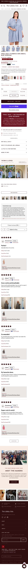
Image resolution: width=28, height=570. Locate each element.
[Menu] (1, 5)
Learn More (14, 482)
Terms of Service (13, 562)
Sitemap (19, 562)
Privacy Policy (5, 562)
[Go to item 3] (11, 198)
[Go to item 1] (3, 198)
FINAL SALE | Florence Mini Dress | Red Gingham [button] (10, 433)
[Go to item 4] (15, 198)
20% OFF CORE (7, 9)
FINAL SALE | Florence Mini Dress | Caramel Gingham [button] (11, 267)
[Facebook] (7, 517)
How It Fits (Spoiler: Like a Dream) (10, 145)
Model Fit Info (5, 152)
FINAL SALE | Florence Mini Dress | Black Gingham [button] (11, 319)
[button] (3, 261)
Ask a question (14, 192)
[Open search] (2, 229)
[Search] (5, 5)
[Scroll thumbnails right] (25, 198)
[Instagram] (2, 517)
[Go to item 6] (22, 198)
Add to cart (14, 101)
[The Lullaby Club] (13, 5)
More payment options (14, 109)
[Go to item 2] (7, 198)
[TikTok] (5, 517)
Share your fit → (23, 162)
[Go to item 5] (19, 198)
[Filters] (6, 229)
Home (2, 9)
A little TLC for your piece (8, 149)
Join (23, 539)
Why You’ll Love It (6, 141)
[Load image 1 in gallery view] (14, 27)
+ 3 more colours (5, 80)
